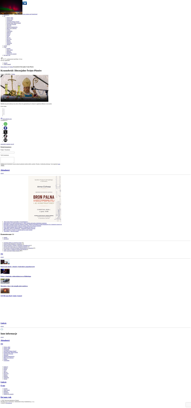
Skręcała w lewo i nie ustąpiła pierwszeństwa (14, 286)
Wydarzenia (9, 20)
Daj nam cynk (6, 397)
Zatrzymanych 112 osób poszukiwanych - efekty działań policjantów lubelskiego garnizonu (25, 223)
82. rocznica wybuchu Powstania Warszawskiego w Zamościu (18, 248)
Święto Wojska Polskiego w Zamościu (13, 244)
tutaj (59, 164)
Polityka (8, 33)
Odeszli (8, 44)
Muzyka (8, 37)
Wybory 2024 (10, 17)
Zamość (5, 63)
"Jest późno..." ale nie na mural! (11, 231)
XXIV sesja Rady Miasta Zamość (12, 250)
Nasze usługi (10, 49)
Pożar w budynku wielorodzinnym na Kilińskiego (16, 276)
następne (8, 144)
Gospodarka (9, 31)
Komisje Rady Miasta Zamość (14, 23)
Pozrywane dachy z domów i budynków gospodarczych (17, 245)
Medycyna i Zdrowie (11, 28)
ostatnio (5, 237)
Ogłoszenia (9, 43)
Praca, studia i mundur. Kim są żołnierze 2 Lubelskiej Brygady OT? (20, 227)
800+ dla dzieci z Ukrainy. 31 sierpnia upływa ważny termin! (18, 229)
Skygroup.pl (9, 403)
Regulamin (9, 52)
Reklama (9, 41)
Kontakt (8, 48)
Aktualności (5, 170)
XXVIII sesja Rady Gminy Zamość (11, 296)
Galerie (3, 323)
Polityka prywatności (11, 54)
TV (8, 66)
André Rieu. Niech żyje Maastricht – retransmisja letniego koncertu (19, 228)
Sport (8, 36)
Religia (8, 35)
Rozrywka (9, 39)
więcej (2, 173)
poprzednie (3, 144)
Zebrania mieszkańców (12, 27)
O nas (3, 386)
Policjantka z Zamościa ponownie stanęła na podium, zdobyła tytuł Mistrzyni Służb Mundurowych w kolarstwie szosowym (33, 224)
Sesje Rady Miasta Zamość (13, 21)
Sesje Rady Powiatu (11, 24)
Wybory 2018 (10, 19)
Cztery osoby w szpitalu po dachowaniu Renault (15, 249)
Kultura (8, 29)
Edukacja (9, 32)
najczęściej (6, 238)
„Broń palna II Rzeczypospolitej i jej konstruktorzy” (16, 221)
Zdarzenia (9, 25)
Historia (8, 40)
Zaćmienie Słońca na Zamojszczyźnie (13, 242)
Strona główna (4, 66)
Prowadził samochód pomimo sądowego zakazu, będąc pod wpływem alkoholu (22, 225)
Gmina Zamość (7, 64)
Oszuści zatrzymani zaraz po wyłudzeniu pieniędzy (16, 246)
